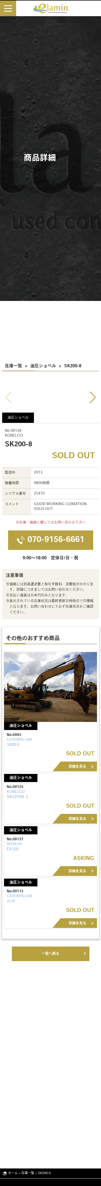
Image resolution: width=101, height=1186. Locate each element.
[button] (92, 397)
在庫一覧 (13, 366)
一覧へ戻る (50, 953)
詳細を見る (77, 766)
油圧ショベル (43, 366)
